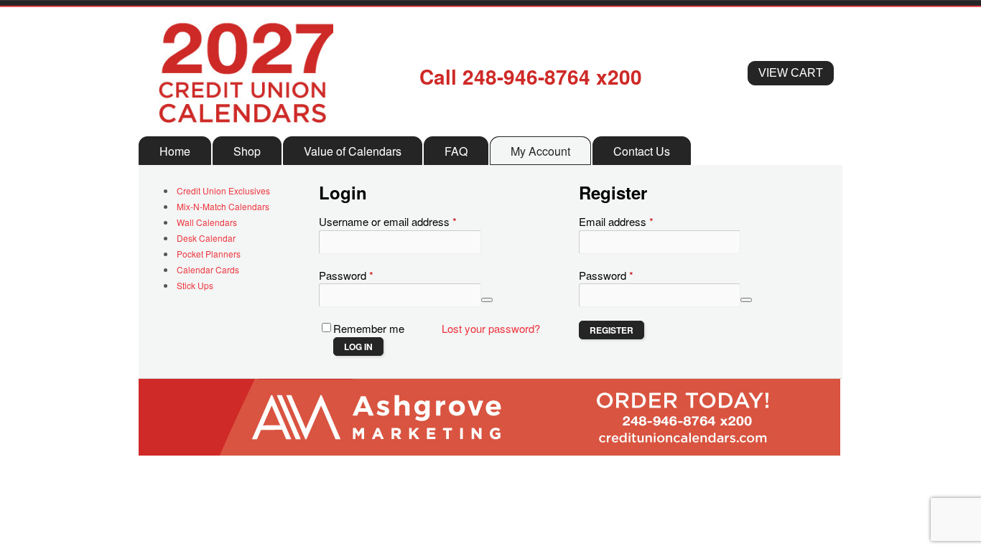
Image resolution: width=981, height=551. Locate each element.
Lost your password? (491, 328)
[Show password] (487, 300)
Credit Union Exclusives (223, 190)
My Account (540, 151)
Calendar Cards (208, 269)
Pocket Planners (209, 254)
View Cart (790, 73)
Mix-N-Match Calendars (223, 206)
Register (611, 330)
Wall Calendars (207, 222)
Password (367, 275)
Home (174, 151)
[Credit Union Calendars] (246, 128)
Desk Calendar (206, 238)
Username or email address (408, 221)
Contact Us (641, 151)
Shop (247, 151)
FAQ (456, 151)
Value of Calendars (352, 151)
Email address (637, 221)
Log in (358, 346)
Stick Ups (195, 285)
